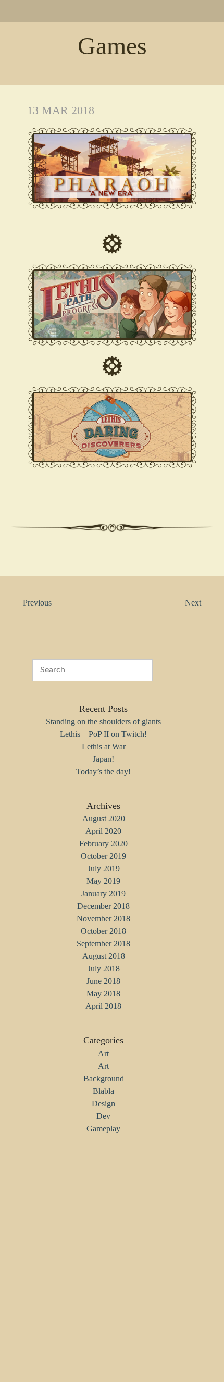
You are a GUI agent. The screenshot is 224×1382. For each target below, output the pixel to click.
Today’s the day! (103, 771)
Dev (103, 1116)
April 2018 (103, 1006)
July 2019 (104, 868)
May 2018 (103, 993)
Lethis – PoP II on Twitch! (103, 734)
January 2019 (103, 893)
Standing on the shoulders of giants (103, 721)
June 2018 (103, 981)
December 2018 (103, 906)
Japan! (103, 759)
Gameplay (103, 1128)
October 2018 (103, 931)
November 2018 (103, 918)
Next (193, 602)
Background (103, 1078)
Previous (37, 602)
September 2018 (103, 943)
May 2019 (103, 881)
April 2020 (103, 830)
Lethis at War (104, 746)
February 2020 (103, 843)
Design (103, 1103)
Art (103, 1053)
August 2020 (103, 818)
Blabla (103, 1091)
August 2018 (103, 956)
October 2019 (103, 856)
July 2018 (104, 968)
